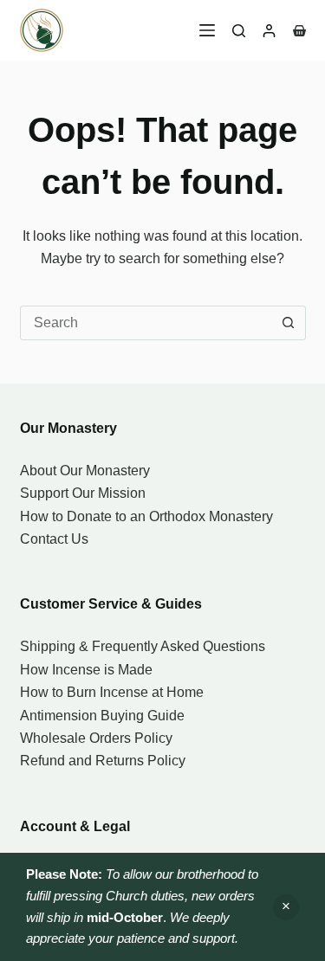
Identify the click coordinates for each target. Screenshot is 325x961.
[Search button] (288, 322)
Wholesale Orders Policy (96, 738)
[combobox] (146, 323)
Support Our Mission (83, 493)
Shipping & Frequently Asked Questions (142, 646)
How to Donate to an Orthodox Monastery (146, 516)
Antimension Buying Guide (102, 715)
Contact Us (54, 539)
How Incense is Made (86, 669)
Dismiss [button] (286, 907)
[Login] (269, 30)
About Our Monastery (85, 470)
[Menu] (207, 30)
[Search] (238, 30)
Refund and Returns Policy (102, 760)
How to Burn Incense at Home (112, 692)
